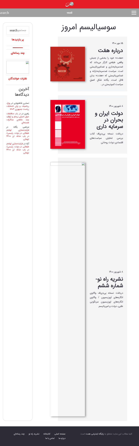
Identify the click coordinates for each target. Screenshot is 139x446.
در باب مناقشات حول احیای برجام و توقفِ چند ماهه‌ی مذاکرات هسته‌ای (17, 118)
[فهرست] (133, 12)
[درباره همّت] (67, 64)
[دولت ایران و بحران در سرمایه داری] (67, 124)
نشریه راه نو (34, 434)
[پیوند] (69, 4)
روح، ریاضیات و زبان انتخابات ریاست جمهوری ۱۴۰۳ (17, 106)
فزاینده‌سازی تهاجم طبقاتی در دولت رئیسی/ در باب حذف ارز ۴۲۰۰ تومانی (17, 134)
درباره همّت (110, 50)
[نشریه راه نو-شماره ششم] (67, 289)
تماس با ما (50, 438)
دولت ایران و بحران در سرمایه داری (109, 120)
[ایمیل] (69, 12)
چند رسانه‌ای (19, 434)
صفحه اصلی (59, 434)
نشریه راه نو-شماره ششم (109, 282)
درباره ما (62, 438)
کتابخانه (46, 434)
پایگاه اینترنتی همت (95, 434)
